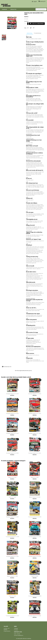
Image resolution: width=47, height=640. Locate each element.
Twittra (31, 28)
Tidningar (4, 9)
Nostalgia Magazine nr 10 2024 (34, 393)
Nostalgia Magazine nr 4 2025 (12, 433)
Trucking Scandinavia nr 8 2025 (34, 516)
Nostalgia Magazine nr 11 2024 (34, 413)
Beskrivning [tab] (29, 33)
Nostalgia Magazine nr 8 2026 (34, 615)
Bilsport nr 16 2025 (12, 477)
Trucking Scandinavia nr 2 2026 (12, 536)
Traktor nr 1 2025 (12, 596)
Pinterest (34, 28)
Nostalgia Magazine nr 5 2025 (12, 453)
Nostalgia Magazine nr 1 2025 (35, 433)
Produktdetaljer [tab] (37, 33)
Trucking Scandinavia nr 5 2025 (12, 615)
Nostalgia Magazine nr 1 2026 (12, 556)
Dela (28, 28)
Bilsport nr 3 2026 (35, 477)
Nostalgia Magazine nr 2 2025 (34, 536)
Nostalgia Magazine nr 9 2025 (12, 413)
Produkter (13, 9)
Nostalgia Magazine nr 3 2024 (34, 453)
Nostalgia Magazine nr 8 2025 (34, 556)
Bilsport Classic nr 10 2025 (34, 497)
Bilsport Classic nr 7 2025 (12, 576)
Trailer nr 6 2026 (34, 576)
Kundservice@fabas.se (18, 635)
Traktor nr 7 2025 (12, 497)
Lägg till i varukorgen (37, 23)
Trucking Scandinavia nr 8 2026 (34, 596)
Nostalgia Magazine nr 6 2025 (12, 393)
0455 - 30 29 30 (17, 633)
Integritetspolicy (7, 631)
